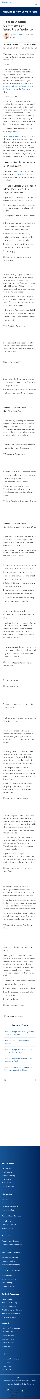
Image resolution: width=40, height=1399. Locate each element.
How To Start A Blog (9, 1303)
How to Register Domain (11, 1313)
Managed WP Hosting (10, 1257)
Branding (5, 1199)
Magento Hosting (8, 1261)
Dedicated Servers (9, 1183)
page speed (13, 136)
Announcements (8, 1339)
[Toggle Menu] (36, 4)
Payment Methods (9, 1203)
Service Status (7, 1346)
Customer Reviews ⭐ (10, 1206)
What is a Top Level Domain (12, 1310)
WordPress (21, 174)
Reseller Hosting (8, 1286)
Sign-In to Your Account (11, 1328)
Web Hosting (7, 1168)
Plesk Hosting (7, 1283)
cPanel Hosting (7, 1275)
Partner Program (8, 1342)
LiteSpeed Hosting (9, 1279)
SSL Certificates (8, 1186)
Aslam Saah (18, 34)
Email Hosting (7, 1172)
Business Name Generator (12, 1244)
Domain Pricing (7, 1228)
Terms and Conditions (10, 1359)
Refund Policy (7, 1362)
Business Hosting (8, 1176)
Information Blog (8, 1210)
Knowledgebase (8, 1335)
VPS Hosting (6, 1179)
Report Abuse (7, 1370)
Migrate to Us (7, 1299)
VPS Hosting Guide (9, 1317)
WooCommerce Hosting (11, 1264)
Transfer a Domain (9, 1224)
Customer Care (8, 1332)
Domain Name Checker (10, 1241)
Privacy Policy (7, 1366)
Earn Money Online (9, 1306)
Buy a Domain (7, 1221)
